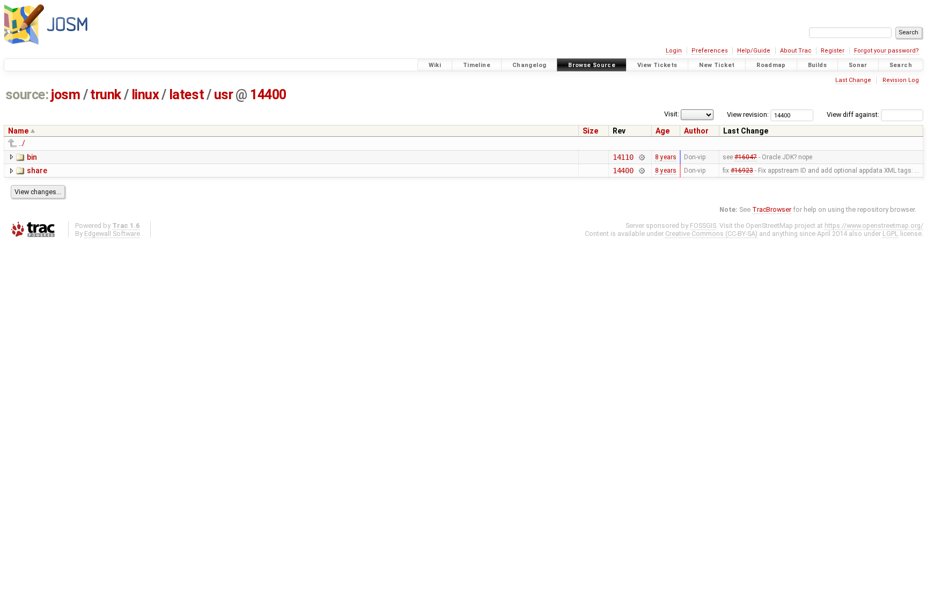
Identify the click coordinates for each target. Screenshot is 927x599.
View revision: (748, 114)
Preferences (709, 50)
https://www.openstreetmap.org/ (874, 225)
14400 (268, 94)
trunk (105, 94)
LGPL (890, 234)
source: (27, 94)
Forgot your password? (886, 50)
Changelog (529, 65)
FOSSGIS (703, 225)
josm (65, 94)
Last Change (853, 80)
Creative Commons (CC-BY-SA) (711, 234)
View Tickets (657, 65)
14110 (623, 157)
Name (18, 131)
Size (590, 131)
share (37, 170)
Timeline (476, 65)
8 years (665, 157)
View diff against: (854, 114)
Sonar (858, 65)
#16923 (742, 170)
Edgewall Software (112, 234)
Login (674, 50)
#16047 (745, 157)
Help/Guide (753, 50)
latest (186, 94)
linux (145, 94)
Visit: (671, 114)
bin (32, 157)
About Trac (796, 50)
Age (663, 131)
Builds (817, 65)
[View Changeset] (641, 157)
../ (22, 143)
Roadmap (771, 65)
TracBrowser (771, 209)
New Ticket (716, 65)
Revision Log (900, 80)
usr (223, 94)
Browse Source (591, 65)
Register (832, 50)
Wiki (435, 65)
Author (696, 131)
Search (900, 65)
